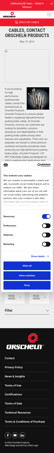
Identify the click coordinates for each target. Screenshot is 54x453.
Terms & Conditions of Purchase (25, 421)
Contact (10, 358)
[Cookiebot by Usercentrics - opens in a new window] (38, 165)
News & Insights (15, 376)
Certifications (13, 394)
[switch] (46, 225)
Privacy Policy (14, 367)
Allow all (27, 265)
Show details (38, 256)
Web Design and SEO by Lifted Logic (21, 445)
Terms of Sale (13, 403)
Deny (27, 285)
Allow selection (27, 275)
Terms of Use (13, 385)
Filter (9, 310)
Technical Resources (18, 412)
